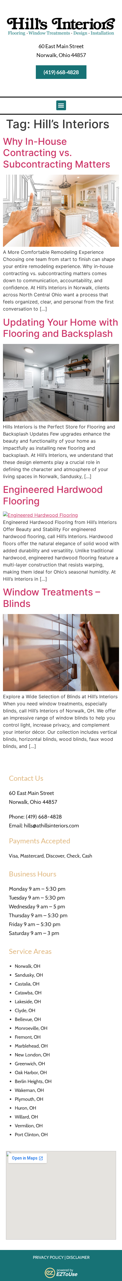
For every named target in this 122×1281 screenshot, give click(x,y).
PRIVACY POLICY (48, 1257)
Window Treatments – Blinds (51, 597)
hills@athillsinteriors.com (51, 825)
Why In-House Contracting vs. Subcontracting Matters (56, 153)
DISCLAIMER (77, 1257)
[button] (61, 105)
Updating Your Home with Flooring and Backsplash (60, 327)
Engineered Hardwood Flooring (53, 495)
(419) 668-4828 (44, 817)
